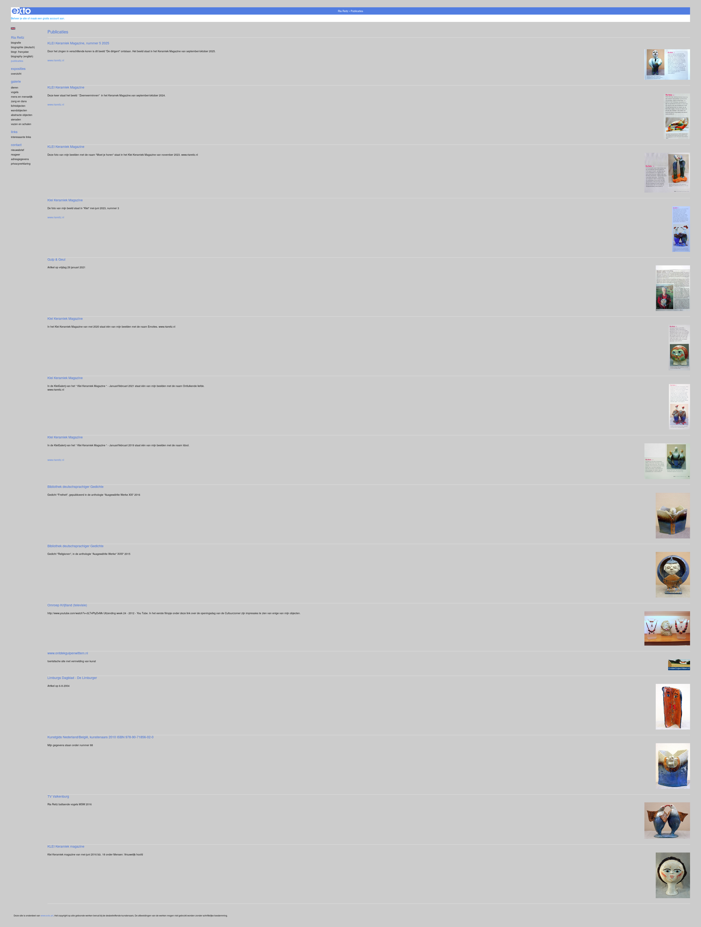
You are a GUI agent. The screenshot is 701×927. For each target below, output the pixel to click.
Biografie (16, 42)
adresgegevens (20, 159)
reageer (15, 154)
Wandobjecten (19, 110)
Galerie (16, 81)
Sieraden (16, 119)
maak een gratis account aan (47, 18)
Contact (16, 144)
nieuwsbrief (17, 150)
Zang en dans (19, 101)
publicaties (17, 61)
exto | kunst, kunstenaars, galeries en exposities (21, 11)
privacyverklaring (20, 163)
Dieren (14, 87)
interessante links (21, 137)
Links (14, 131)
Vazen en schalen (21, 124)
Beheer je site (19, 18)
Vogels (14, 92)
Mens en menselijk (21, 96)
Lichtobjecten (18, 106)
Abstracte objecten (21, 115)
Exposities (18, 68)
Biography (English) (22, 56)
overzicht (16, 73)
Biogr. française (20, 51)
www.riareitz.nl (55, 60)
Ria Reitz (343, 11)
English (13, 28)
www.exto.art (47, 915)
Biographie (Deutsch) (23, 47)
